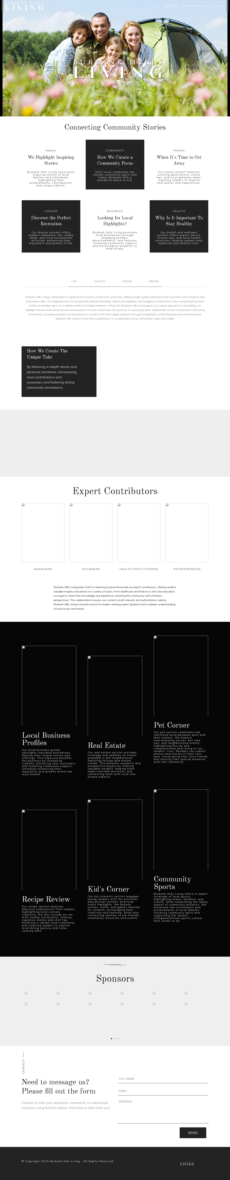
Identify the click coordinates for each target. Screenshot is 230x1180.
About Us (171, 6)
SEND (193, 1133)
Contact (216, 6)
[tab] (115, 282)
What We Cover (194, 6)
